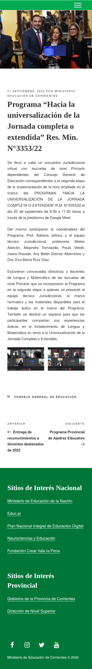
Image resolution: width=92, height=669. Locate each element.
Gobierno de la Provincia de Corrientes (41, 598)
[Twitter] (42, 644)
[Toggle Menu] (78, 5)
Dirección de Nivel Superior (31, 611)
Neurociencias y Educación (31, 538)
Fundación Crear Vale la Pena (33, 550)
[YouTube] (56, 644)
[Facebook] (12, 644)
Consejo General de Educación (45, 397)
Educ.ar (14, 513)
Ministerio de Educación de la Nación (39, 501)
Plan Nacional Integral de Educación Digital (45, 526)
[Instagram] (27, 644)
